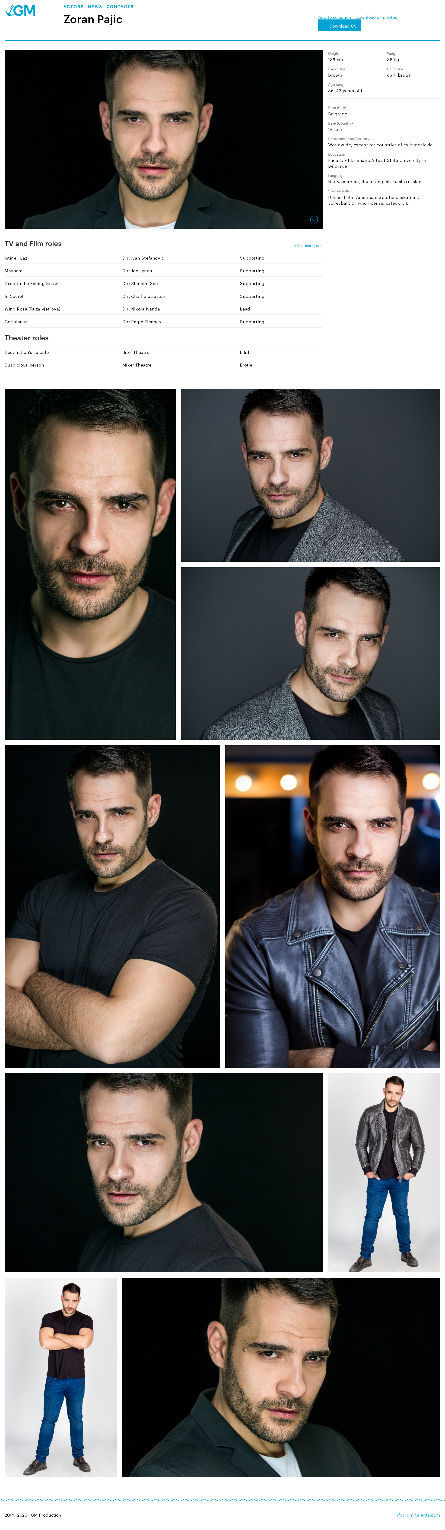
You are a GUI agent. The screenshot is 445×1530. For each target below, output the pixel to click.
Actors (74, 7)
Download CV (343, 25)
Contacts (120, 7)
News (95, 7)
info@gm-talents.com (417, 1514)
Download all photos (376, 16)
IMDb (297, 245)
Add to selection (334, 16)
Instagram (314, 245)
